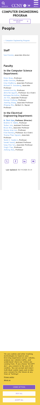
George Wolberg (10, 100)
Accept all (19, 400)
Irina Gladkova (10, 83)
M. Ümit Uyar (9, 120)
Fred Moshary (9, 132)
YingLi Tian (8, 147)
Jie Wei (7, 97)
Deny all (19, 393)
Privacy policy (9, 377)
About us (7, 380)
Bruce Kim (8, 127)
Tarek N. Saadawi (11, 140)
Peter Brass (8, 78)
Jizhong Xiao (9, 149)
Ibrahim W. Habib (11, 123)
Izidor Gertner (9, 80)
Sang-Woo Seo (9, 145)
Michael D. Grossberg (12, 85)
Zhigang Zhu (9, 105)
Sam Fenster (9, 55)
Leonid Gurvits (10, 90)
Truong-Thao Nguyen (12, 135)
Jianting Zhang (10, 102)
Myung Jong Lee (10, 130)
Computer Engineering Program (17, 41)
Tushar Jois (8, 125)
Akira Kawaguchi (10, 92)
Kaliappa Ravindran (12, 95)
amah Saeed (9, 142)
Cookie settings (19, 387)
